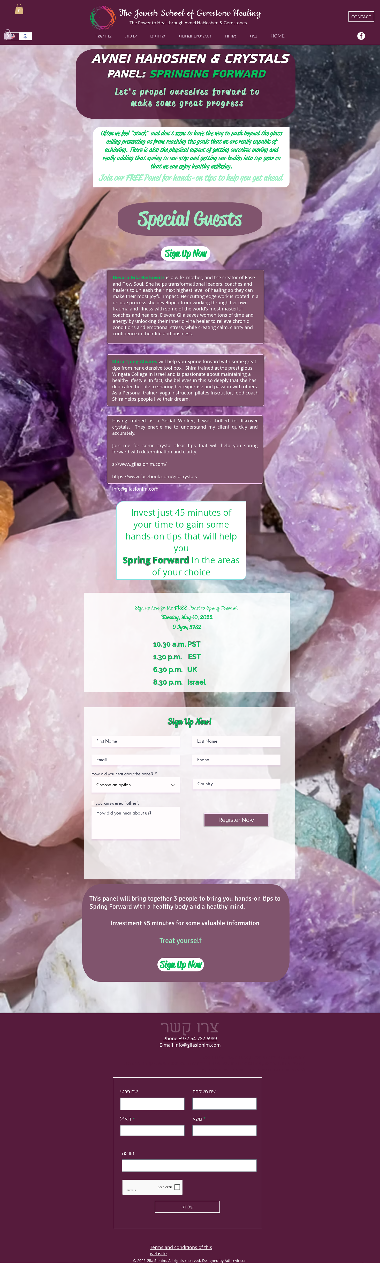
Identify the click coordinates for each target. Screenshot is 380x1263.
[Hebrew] (25, 36)
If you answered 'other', (115, 803)
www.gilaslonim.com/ (143, 464)
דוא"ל (125, 1118)
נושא (197, 1118)
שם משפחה (204, 1091)
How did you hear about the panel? (122, 774)
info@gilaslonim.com (135, 489)
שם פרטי (129, 1091)
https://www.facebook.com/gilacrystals (154, 476)
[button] (19, 9)
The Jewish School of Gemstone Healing (190, 13)
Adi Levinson (236, 1260)
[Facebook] (361, 36)
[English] (13, 36)
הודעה (128, 1153)
